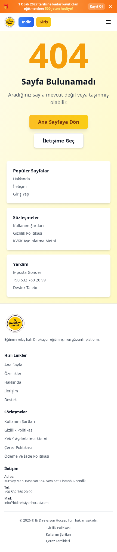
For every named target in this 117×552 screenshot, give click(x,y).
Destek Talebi (25, 287)
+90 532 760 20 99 (29, 280)
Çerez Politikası (18, 447)
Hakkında (21, 178)
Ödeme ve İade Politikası (26, 456)
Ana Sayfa (13, 364)
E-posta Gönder (27, 272)
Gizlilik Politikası (27, 233)
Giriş (43, 21)
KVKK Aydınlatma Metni (34, 240)
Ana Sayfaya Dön (58, 122)
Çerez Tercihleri (58, 541)
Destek (10, 399)
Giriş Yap (21, 194)
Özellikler (12, 373)
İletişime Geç (59, 140)
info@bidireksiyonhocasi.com (26, 502)
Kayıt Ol (96, 6)
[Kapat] (110, 6)
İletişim (20, 186)
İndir (26, 21)
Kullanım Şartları (28, 225)
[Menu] (108, 22)
